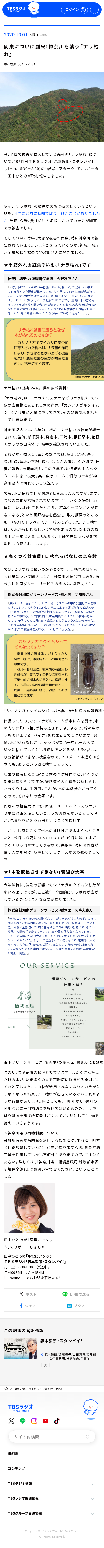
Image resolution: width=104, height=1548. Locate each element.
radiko (14, 1277)
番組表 (13, 1453)
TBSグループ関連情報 (25, 1513)
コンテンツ (16, 1468)
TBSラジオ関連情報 (23, 1498)
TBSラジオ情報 (20, 1483)
